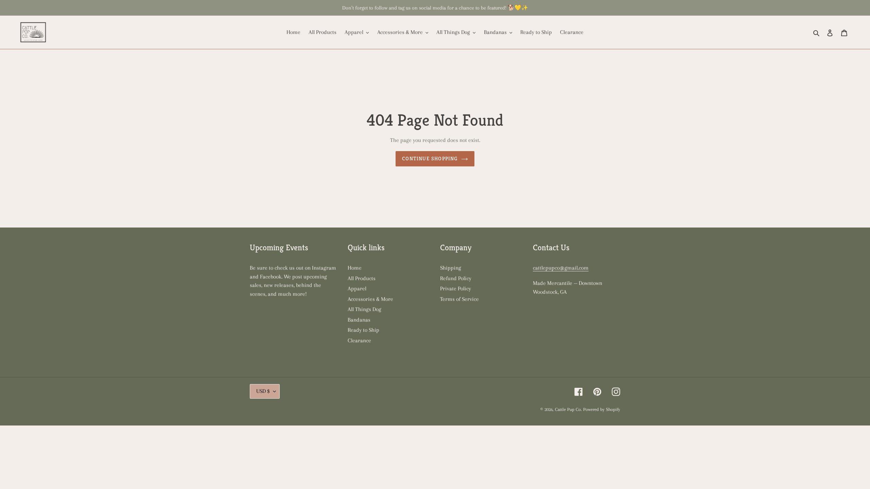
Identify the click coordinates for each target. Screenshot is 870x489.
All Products (362, 278)
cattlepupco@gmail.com (561, 268)
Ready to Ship (363, 330)
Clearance (359, 340)
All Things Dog (364, 309)
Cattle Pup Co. (568, 409)
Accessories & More (370, 299)
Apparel (357, 288)
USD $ (263, 391)
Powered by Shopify (601, 409)
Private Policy (455, 288)
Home (355, 268)
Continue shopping (429, 158)
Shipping (450, 268)
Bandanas (359, 319)
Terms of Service (459, 299)
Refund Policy (455, 278)
